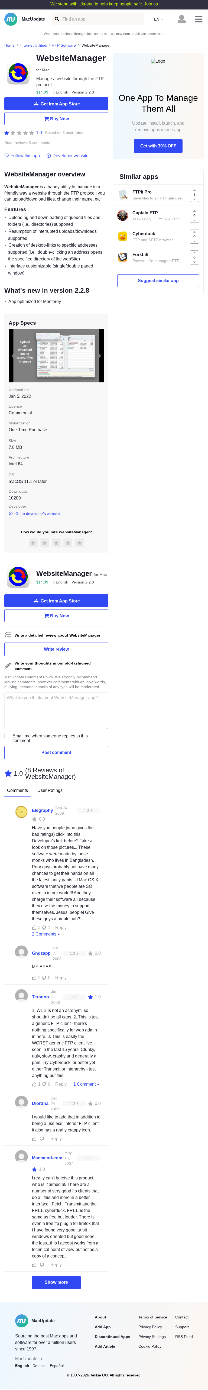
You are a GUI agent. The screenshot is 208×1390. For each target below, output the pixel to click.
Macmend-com (47, 1158)
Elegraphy (42, 810)
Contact (181, 1317)
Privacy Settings (152, 1336)
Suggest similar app (158, 280)
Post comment (56, 752)
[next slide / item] (100, 355)
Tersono (40, 997)
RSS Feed (184, 1336)
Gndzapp (41, 953)
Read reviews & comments (27, 142)
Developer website (71, 156)
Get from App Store (60, 104)
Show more (56, 1282)
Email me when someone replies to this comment (50, 738)
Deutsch (39, 1366)
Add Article (105, 1346)
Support (182, 1326)
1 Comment (84, 1084)
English (22, 1366)
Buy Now (59, 119)
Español (57, 1366)
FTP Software (64, 45)
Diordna (40, 1103)
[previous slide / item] (12, 355)
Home (9, 45)
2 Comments (44, 934)
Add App (103, 1326)
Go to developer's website (37, 513)
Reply (61, 927)
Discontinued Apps (112, 1336)
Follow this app (25, 156)
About (100, 1317)
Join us (151, 4)
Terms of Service (152, 1317)
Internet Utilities (33, 45)
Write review (56, 649)
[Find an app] (56, 19)
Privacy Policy (150, 1326)
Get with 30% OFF (158, 146)
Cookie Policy (149, 1346)
